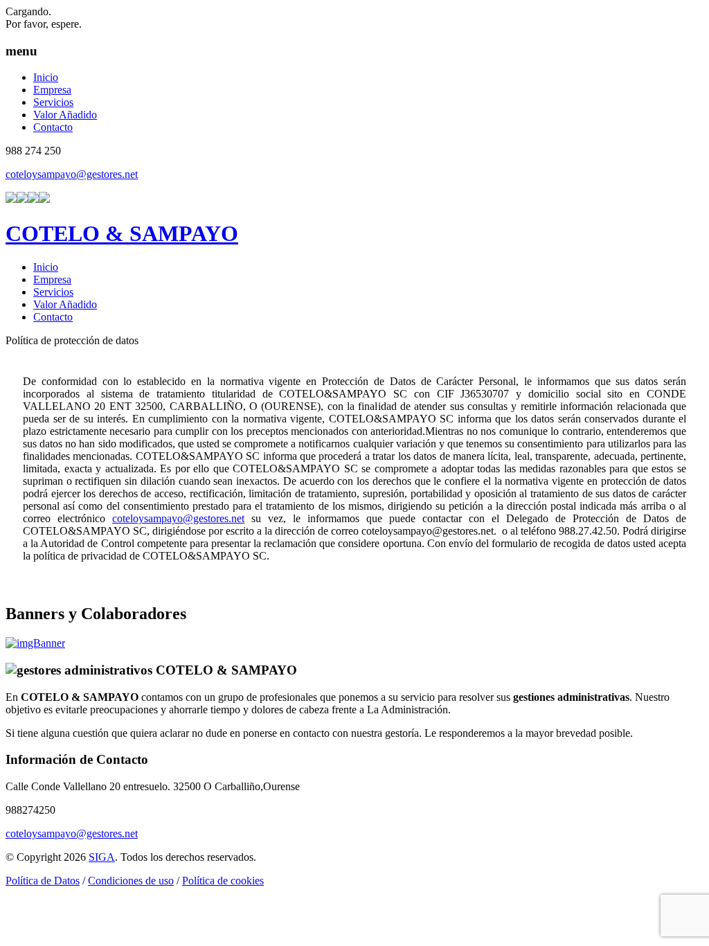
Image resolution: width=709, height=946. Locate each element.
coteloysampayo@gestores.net (72, 174)
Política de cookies (223, 880)
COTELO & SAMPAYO (122, 233)
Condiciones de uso (131, 880)
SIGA (102, 857)
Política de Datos (43, 880)
